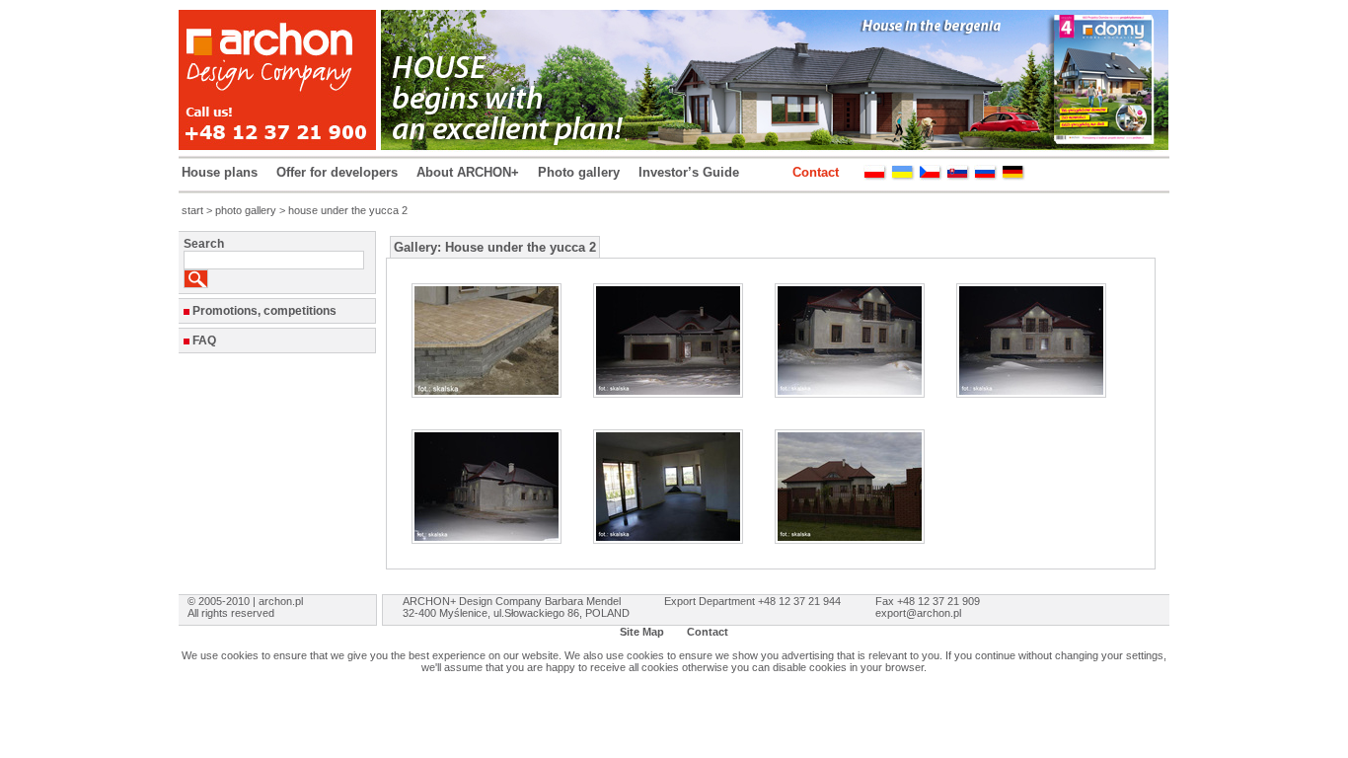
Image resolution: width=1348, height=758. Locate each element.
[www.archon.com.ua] (903, 176)
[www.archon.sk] (958, 176)
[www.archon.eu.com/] (1013, 176)
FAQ (204, 340)
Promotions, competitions (264, 311)
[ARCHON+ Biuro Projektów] (875, 176)
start (192, 210)
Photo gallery (579, 172)
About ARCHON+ (467, 172)
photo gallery (245, 210)
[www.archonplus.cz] (930, 176)
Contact (815, 172)
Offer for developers (337, 172)
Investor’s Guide (688, 172)
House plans (220, 172)
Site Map (642, 632)
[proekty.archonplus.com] (986, 176)
